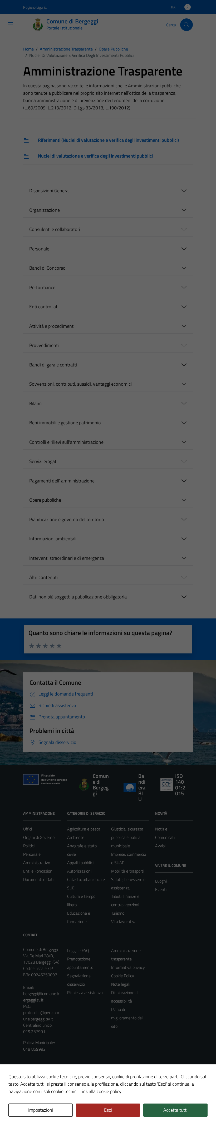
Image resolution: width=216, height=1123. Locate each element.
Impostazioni (40, 1110)
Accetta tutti (175, 1110)
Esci (108, 1110)
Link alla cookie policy (100, 1091)
